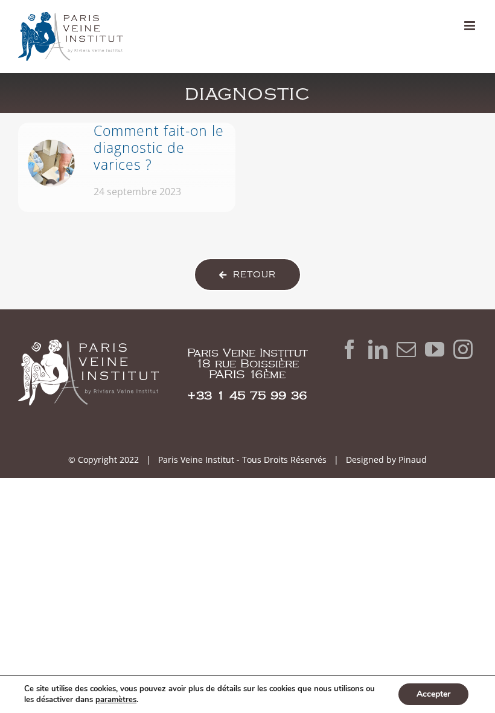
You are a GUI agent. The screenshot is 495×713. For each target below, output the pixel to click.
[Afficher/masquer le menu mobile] (470, 25)
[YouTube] (434, 349)
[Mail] (406, 349)
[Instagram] (463, 349)
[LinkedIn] (378, 349)
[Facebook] (349, 349)
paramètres (115, 699)
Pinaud (412, 459)
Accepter (433, 694)
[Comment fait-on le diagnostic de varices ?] (126, 167)
